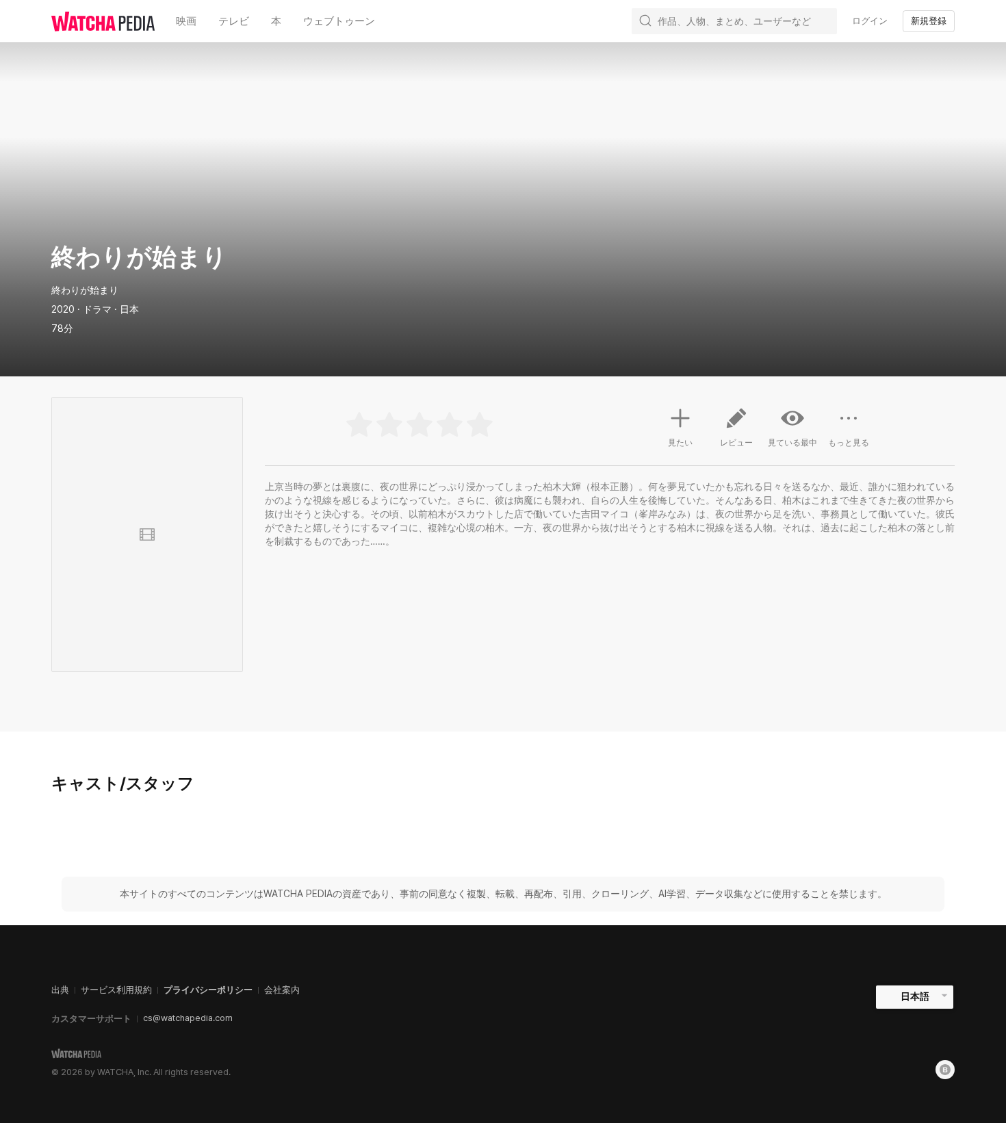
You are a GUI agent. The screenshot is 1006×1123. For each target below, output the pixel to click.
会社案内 (282, 990)
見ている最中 (792, 443)
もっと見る (848, 443)
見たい (680, 443)
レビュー (736, 443)
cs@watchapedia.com (188, 1018)
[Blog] (945, 1069)
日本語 (915, 996)
